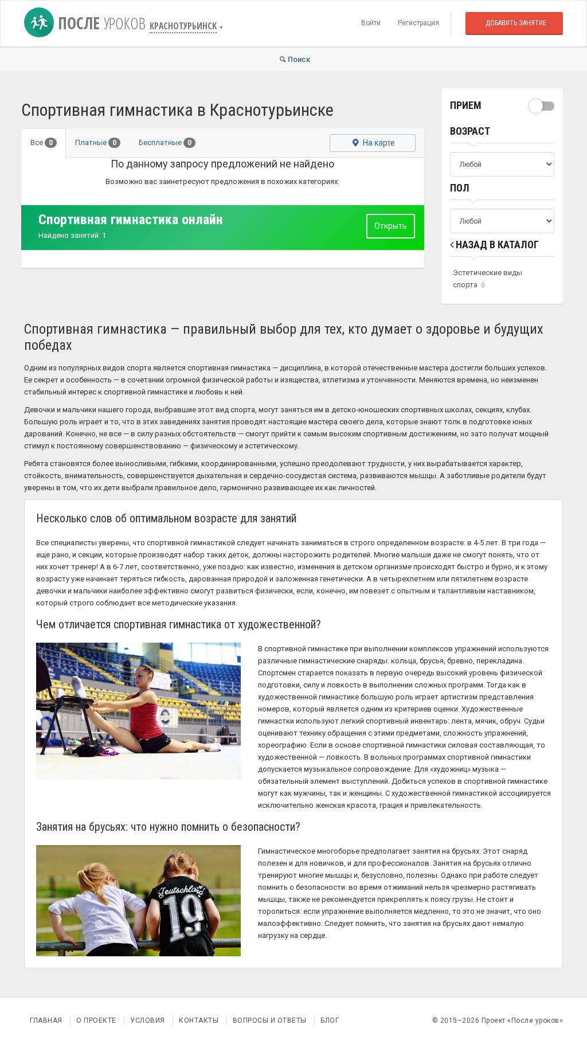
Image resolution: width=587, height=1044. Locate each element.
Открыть (390, 225)
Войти (371, 23)
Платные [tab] (95, 142)
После (100, 23)
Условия (147, 1020)
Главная (46, 1020)
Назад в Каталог (496, 244)
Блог (329, 1020)
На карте (378, 142)
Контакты (198, 1020)
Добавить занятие (516, 23)
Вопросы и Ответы (270, 1020)
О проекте (96, 1020)
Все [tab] (41, 142)
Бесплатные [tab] (165, 142)
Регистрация (418, 23)
